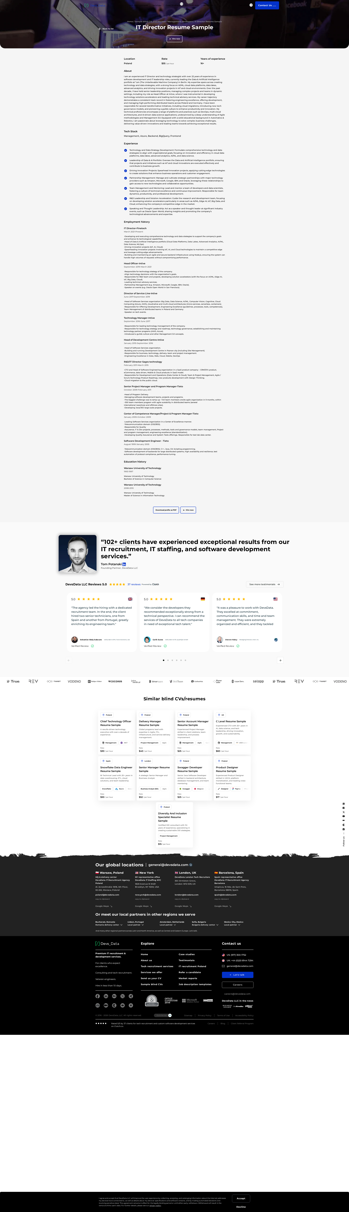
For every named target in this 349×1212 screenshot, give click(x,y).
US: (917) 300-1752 (236, 955)
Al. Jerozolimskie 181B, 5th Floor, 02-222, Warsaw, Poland (111, 888)
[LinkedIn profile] (123, 563)
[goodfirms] (131, 1007)
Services (156, 5)
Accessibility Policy (244, 1015)
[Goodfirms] (344, 829)
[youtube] (122, 1007)
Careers (237, 984)
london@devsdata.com (186, 895)
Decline (241, 1207)
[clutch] (114, 1007)
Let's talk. (193, 931)
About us (146, 960)
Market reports (188, 978)
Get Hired (244, 5)
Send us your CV (151, 978)
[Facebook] (344, 808)
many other (105, 931)
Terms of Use (223, 1015)
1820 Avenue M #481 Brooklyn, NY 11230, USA (147, 885)
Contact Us (265, 5)
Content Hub (192, 5)
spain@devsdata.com (225, 895)
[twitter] (122, 997)
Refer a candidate (190, 972)
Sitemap (188, 1015)
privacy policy (155, 1206)
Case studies (187, 954)
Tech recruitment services (157, 966)
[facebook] (97, 997)
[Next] (280, 660)
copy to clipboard (102, 899)
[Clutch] (344, 825)
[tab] (163, 660)
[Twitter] (344, 812)
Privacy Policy (204, 1015)
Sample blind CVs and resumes (150, 21)
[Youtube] (344, 816)
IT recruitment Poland (192, 966)
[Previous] (68, 660)
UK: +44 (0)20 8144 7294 (240, 960)
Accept (241, 1198)
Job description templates (195, 984)
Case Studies (173, 5)
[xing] (131, 997)
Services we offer (151, 972)
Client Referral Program (242, 1023)
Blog (223, 1023)
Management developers (180, 21)
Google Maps (102, 906)
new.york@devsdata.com (148, 895)
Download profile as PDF (166, 510)
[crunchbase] (97, 1007)
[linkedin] (106, 997)
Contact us (231, 943)
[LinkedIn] (344, 804)
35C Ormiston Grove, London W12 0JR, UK (185, 882)
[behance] (114, 997)
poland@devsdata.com (107, 895)
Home (130, 21)
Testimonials (187, 960)
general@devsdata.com (168, 865)
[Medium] (344, 820)
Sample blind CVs (152, 984)
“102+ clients (120, 541)
